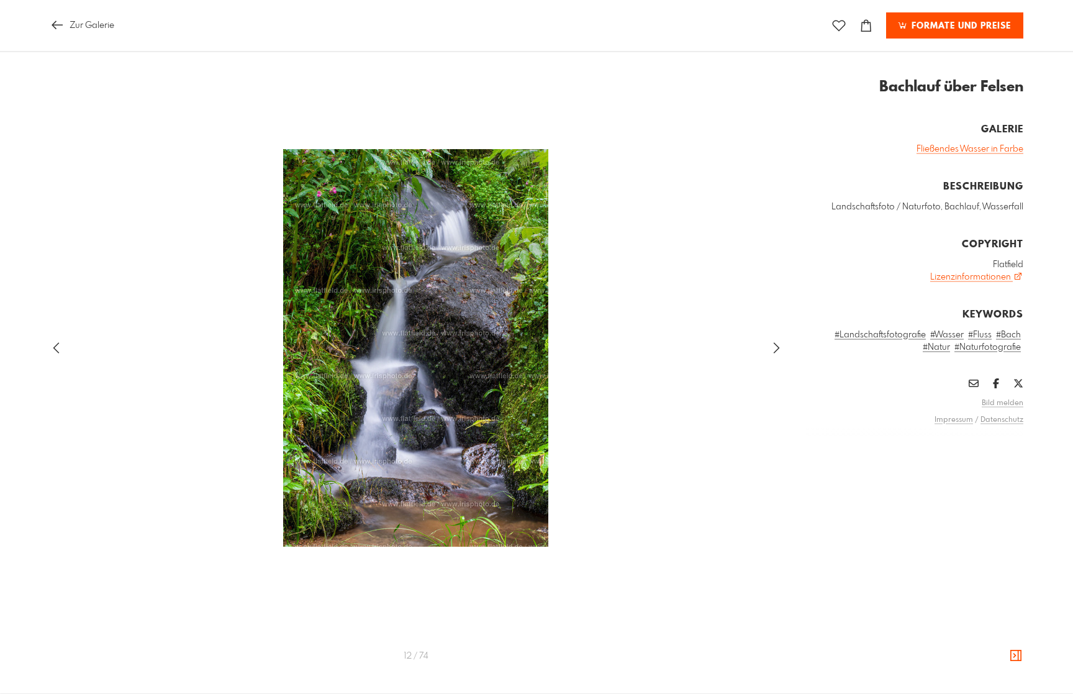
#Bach (1008, 335)
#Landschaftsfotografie (880, 335)
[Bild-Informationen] (1015, 656)
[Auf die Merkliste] (838, 25)
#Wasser (947, 335)
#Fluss (980, 335)
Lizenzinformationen (971, 277)
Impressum (954, 420)
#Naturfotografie (987, 347)
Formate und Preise (959, 26)
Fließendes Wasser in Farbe (970, 149)
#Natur (936, 347)
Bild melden (1002, 403)
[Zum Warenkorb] (866, 25)
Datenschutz (1001, 420)
